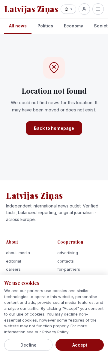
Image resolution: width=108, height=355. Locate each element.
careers (13, 269)
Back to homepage (54, 128)
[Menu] (98, 9)
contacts (65, 261)
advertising (67, 252)
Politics (45, 25)
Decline (28, 344)
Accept (79, 344)
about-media (18, 252)
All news (18, 25)
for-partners (68, 269)
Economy (73, 25)
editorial (13, 261)
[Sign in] (84, 9)
